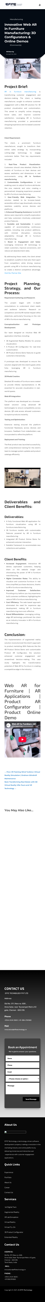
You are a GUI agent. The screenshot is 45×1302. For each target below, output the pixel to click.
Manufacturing (16, 19)
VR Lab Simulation (11, 1217)
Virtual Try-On (9, 1227)
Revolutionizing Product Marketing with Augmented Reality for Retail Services (21, 899)
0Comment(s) (15, 45)
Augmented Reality (11, 1212)
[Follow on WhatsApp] (35, 1297)
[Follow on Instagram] (21, 1297)
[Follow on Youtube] (30, 1297)
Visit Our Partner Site (12, 273)
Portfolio (7, 1177)
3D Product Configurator (13, 1232)
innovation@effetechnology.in (15, 1029)
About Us (7, 1182)
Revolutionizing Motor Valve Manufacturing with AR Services (20, 937)
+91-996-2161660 (25, 1020)
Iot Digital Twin (10, 1207)
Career (7, 1187)
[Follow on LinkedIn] (12, 1297)
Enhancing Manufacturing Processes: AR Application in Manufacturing (18, 845)
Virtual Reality (9, 1222)
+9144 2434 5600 (11, 1020)
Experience (8, 1172)
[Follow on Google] (26, 1297)
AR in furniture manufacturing (20, 92)
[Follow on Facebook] (16, 1297)
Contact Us (8, 1192)
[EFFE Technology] (15, 1133)
